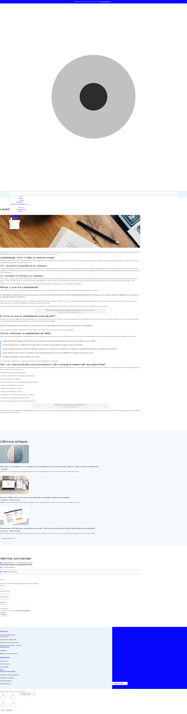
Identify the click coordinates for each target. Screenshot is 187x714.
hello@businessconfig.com (10, 572)
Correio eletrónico (5, 591)
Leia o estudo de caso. (105, 1)
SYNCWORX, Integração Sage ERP (9, 675)
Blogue (21, 211)
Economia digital (4, 469)
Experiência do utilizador (14, 500)
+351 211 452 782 (9, 567)
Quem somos (3, 661)
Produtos (21, 200)
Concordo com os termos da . (16, 611)
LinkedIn (2, 579)
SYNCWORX (19, 202)
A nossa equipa (4, 667)
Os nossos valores (5, 664)
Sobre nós (21, 208)
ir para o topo (26, 694)
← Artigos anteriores (7, 538)
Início (20, 196)
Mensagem (3, 602)
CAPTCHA (2, 613)
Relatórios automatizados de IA (19, 204)
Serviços (21, 198)
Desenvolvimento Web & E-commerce (11, 645)
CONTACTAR (15, 217)
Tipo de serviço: (4, 597)
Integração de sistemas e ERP (8, 640)
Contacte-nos (118, 683)
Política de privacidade (24, 611)
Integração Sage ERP (6, 681)
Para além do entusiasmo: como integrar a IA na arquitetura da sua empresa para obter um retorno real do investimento (49, 466)
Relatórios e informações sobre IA (9, 642)
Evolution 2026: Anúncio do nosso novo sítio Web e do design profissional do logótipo (35, 497)
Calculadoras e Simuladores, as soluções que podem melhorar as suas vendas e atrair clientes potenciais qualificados (47, 528)
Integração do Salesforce (7, 678)
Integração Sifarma (5, 684)
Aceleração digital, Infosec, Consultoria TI (7, 636)
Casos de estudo (21, 210)
